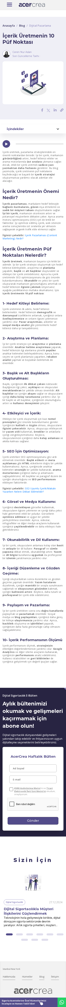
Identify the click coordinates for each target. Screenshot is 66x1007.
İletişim (55, 976)
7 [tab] (24, 940)
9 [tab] (44, 940)
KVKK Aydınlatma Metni (27, 788)
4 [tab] (39, 934)
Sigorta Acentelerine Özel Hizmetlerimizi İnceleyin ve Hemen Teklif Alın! (24, 1002)
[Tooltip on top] (61, 110)
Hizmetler (27, 976)
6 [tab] (60, 934)
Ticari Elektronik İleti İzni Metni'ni (33, 790)
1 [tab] (9, 934)
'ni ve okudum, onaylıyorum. (34, 791)
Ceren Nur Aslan (22, 52)
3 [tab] (29, 934)
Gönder (33, 821)
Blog (22, 25)
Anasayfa (9, 25)
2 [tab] (19, 934)
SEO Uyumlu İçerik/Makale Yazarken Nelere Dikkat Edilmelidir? (29, 490)
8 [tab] (34, 940)
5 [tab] (50, 934)
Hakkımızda (9, 976)
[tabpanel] (33, 900)
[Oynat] (6, 144)
